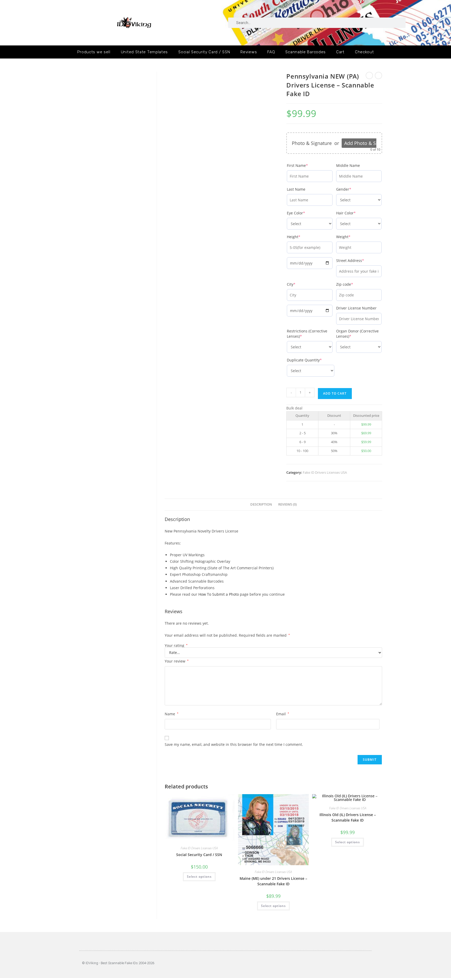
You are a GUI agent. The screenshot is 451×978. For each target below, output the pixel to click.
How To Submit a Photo (218, 594)
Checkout (364, 52)
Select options (199, 876)
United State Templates (144, 52)
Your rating (176, 645)
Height (302, 236)
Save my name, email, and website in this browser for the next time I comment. (234, 744)
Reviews (248, 52)
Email (282, 713)
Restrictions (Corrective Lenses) (307, 334)
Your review (177, 661)
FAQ (271, 52)
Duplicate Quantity (310, 360)
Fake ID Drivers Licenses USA (325, 472)
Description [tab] (261, 504)
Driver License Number (356, 308)
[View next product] (378, 75)
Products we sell (93, 52)
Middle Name (348, 165)
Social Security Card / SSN (204, 52)
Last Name (296, 189)
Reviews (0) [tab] (287, 504)
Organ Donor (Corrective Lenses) (357, 334)
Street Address (358, 260)
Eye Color (304, 212)
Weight (352, 236)
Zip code (353, 284)
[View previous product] (369, 75)
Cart (340, 52)
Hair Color (354, 212)
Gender (352, 189)
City (300, 284)
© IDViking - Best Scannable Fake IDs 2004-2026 (118, 963)
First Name (306, 165)
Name (172, 713)
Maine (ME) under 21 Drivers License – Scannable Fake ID (273, 881)
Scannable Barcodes (305, 52)
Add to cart (335, 393)
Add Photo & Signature (369, 143)
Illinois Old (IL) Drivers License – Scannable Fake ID (347, 817)
